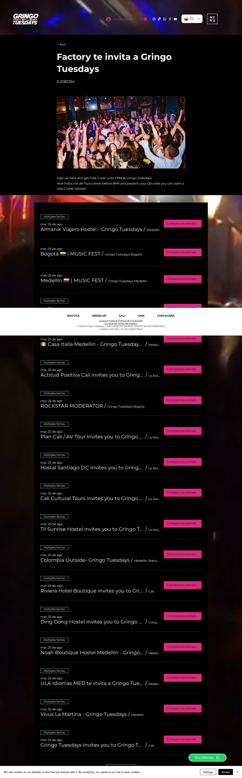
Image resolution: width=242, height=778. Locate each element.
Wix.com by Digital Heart (129, 329)
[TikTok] (159, 19)
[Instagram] (154, 19)
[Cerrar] (237, 772)
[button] (143, 19)
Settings (208, 772)
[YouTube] (175, 19)
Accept (226, 772)
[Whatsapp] (165, 19)
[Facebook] (170, 19)
